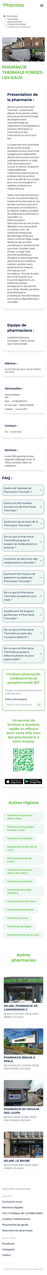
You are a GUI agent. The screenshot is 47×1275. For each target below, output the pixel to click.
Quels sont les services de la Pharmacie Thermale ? (21, 523)
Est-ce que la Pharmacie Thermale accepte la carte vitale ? (20, 596)
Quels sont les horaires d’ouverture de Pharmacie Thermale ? (20, 507)
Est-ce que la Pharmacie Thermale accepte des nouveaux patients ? (19, 633)
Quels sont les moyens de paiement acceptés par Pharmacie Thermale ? (19, 578)
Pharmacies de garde (15, 1224)
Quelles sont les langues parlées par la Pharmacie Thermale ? (19, 615)
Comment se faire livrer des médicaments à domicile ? (21, 561)
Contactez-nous (12, 1201)
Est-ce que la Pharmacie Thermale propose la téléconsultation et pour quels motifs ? (19, 654)
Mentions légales (12, 1207)
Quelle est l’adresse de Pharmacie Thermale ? (18, 490)
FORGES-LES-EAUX (16, 24)
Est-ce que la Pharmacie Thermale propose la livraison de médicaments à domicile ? (20, 542)
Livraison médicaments (16, 1219)
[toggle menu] (42, 5)
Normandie (12, 19)
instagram (8, 1249)
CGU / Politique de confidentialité (22, 1213)
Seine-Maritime (14, 22)
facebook (8, 1243)
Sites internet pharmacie (17, 1230)
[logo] (13, 5)
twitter (6, 1255)
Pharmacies (12, 16)
